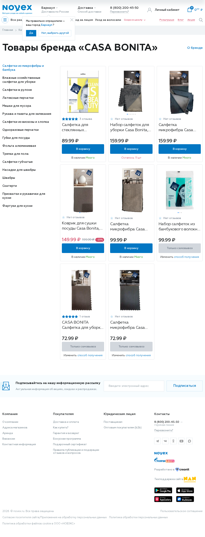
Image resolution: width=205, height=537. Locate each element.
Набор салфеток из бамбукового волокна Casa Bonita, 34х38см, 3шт (179, 227)
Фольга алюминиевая (19, 145)
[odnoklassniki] (173, 441)
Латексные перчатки (18, 97)
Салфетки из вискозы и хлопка (25, 121)
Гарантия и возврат (66, 433)
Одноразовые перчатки (20, 129)
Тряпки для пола (15, 153)
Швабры (8, 177)
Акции (191, 20)
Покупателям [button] (63, 414)
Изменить (179, 257)
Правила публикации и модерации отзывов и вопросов (76, 451)
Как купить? (60, 427)
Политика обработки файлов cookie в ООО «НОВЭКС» (38, 523)
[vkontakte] (165, 441)
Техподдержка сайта (169, 479)
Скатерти (9, 185)
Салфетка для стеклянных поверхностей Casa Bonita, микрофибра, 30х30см (81, 128)
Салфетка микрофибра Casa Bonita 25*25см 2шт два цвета (128, 227)
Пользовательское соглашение (181, 511)
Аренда (7, 433)
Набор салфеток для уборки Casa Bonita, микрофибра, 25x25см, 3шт (129, 128)
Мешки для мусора (16, 105)
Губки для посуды (16, 137)
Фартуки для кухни (17, 205)
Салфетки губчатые (17, 161)
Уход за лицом (82, 20)
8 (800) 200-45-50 (124, 7)
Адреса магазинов (14, 427)
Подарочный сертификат (70, 444)
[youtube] (181, 441)
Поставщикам (113, 422)
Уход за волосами (108, 20)
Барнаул (48, 7)
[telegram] (157, 441)
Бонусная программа (67, 439)
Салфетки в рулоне (17, 89)
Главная (7, 30)
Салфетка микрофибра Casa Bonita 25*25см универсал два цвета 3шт (178, 128)
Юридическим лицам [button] (120, 414)
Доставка (85, 7)
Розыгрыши (167, 20)
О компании (10, 422)
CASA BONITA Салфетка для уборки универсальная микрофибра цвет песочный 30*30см (82, 325)
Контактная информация (19, 444)
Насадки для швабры (19, 169)
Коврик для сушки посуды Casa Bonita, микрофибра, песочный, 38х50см (81, 226)
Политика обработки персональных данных (138, 517)
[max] (189, 441)
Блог (181, 20)
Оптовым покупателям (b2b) (123, 427)
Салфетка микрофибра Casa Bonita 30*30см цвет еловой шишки (129, 325)
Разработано (164, 469)
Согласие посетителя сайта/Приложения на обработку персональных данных (54, 517)
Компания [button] (10, 414)
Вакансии (8, 439)
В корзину (83, 149)
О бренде (195, 48)
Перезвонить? (119, 12)
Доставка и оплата (66, 422)
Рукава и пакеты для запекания (26, 113)
